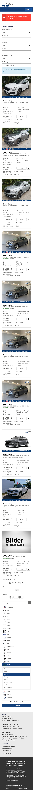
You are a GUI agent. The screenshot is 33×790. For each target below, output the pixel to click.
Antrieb (4, 49)
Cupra (8, 622)
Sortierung (5, 62)
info (3, 23)
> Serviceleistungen (7, 748)
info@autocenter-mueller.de (14, 728)
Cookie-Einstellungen (18, 765)
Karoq (6, 677)
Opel (8, 655)
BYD (8, 616)
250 (23, 582)
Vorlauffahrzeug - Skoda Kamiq (16, 453)
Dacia (8, 625)
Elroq (5, 669)
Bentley (9, 613)
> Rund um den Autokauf (9, 746)
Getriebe (4, 42)
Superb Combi (8, 687)
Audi (8, 610)
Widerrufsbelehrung (20, 763)
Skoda (8, 664)
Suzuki (8, 691)
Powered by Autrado (23, 788)
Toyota (9, 694)
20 (13, 582)
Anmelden (8, 761)
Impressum (15, 761)
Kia (8, 643)
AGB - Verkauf (22, 761)
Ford (8, 634)
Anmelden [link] (17, 705)
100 (19, 582)
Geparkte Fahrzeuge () (17, 701)
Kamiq (6, 674)
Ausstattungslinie (7, 55)
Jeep (8, 640)
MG (8, 649)
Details (21, 116)
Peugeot (9, 658)
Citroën (9, 619)
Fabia (5, 671)
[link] (28, 116)
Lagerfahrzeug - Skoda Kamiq (16, 254)
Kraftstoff (5, 36)
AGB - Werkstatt (10, 763)
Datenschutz (9, 765)
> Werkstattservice (7, 751)
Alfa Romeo (10, 607)
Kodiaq (6, 679)
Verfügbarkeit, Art (7, 29)
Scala (5, 685)
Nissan (9, 652)
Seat (8, 661)
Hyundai (9, 637)
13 (22, 597)
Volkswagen (10, 697)
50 (15, 582)
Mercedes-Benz (11, 646)
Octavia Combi (8, 682)
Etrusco (9, 628)
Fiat (8, 631)
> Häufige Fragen (7, 753)
